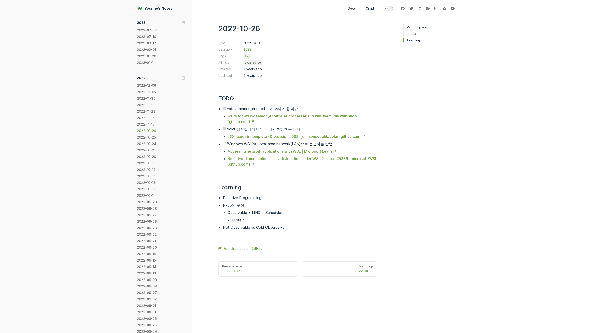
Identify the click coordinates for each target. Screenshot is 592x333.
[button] (161, 22)
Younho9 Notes (158, 8)
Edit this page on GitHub (243, 248)
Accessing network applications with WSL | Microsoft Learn (280, 151)
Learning (413, 40)
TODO (411, 34)
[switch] (388, 8)
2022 (247, 49)
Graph (370, 8)
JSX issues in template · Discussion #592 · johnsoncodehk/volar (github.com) (295, 136)
